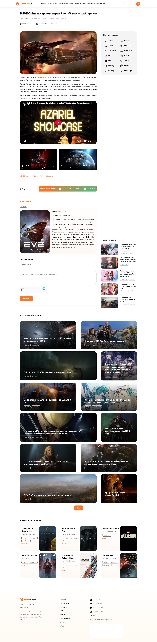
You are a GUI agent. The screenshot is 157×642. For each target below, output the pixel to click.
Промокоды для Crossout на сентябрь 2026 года (127, 299)
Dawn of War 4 (116, 437)
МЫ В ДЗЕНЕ (96, 599)
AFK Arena (132, 291)
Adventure (112, 51)
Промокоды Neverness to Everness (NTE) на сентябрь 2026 (128, 246)
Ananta (115, 376)
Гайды (50, 3)
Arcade (111, 46)
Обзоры (55, 3)
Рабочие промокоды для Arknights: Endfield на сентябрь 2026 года (128, 259)
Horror (126, 56)
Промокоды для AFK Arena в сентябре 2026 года (128, 286)
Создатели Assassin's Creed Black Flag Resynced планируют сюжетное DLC (46, 462)
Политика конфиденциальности (103, 619)
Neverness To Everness (127, 253)
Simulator (50, 176)
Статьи (71, 3)
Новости (44, 3)
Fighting (111, 71)
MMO (42, 176)
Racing (126, 41)
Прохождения (63, 3)
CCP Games (34, 176)
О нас (94, 615)
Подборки (83, 3)
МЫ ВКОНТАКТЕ (97, 603)
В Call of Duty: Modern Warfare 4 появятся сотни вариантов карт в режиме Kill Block (106, 462)
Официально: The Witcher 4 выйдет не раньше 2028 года (47, 401)
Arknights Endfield (125, 267)
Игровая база (100, 3)
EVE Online (54, 23)
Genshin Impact (97, 406)
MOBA (126, 66)
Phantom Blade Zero (68, 529)
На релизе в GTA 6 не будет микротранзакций (105, 341)
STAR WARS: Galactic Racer (68, 556)
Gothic (115, 499)
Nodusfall (34, 376)
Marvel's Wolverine (37, 437)
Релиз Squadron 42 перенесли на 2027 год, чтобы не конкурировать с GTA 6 (47, 339)
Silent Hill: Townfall (29, 555)
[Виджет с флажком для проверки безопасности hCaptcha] (33, 289)
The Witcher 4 (35, 406)
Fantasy (111, 66)
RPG (109, 61)
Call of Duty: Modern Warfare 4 (100, 468)
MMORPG (127, 46)
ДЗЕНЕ (64, 189)
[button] (138, 4)
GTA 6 (94, 345)
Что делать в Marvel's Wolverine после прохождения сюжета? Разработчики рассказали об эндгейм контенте (52, 432)
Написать (26, 298)
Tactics (126, 61)
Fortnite (132, 279)
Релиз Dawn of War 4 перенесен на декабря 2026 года (117, 431)
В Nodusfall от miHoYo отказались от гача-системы (47, 372)
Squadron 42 (35, 345)
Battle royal (128, 71)
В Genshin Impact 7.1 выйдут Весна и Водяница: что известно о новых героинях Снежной (107, 401)
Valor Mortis (107, 555)
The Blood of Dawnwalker (27, 529)
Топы (77, 3)
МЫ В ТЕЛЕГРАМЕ (97, 607)
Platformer (128, 51)
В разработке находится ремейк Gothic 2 (116, 493)
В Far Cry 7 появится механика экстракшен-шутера (47, 495)
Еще (78, 508)
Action (110, 41)
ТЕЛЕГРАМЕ (91, 189)
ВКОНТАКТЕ (76, 189)
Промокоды (91, 3)
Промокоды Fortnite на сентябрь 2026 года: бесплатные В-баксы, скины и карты (128, 274)
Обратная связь (98, 611)
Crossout (132, 304)
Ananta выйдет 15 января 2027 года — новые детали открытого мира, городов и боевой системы (118, 368)
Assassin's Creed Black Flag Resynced (42, 468)
